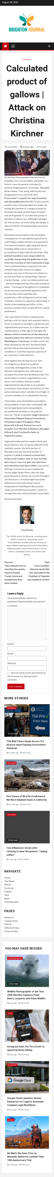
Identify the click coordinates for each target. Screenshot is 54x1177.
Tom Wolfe (12, 147)
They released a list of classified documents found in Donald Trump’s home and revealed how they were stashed (15, 572)
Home (7, 877)
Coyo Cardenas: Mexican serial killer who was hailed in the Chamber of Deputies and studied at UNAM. (39, 571)
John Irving (26, 753)
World (7, 884)
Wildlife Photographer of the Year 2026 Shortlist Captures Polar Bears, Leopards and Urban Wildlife (26, 995)
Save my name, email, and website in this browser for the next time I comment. (26, 676)
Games (11, 1120)
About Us (9, 917)
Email (10, 653)
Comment (13, 605)
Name (11, 643)
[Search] (49, 46)
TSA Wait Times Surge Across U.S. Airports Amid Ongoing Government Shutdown (26, 745)
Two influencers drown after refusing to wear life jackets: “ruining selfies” (26, 851)
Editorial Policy (11, 927)
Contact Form (11, 920)
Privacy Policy (11, 931)
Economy (9, 888)
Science (8, 891)
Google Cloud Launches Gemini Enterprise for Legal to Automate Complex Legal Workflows (25, 1101)
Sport (7, 898)
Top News (26, 59)
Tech (6, 895)
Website (11, 663)
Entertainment (11, 901)
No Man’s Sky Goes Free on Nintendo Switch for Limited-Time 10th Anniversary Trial (25, 1157)
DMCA (8, 924)
